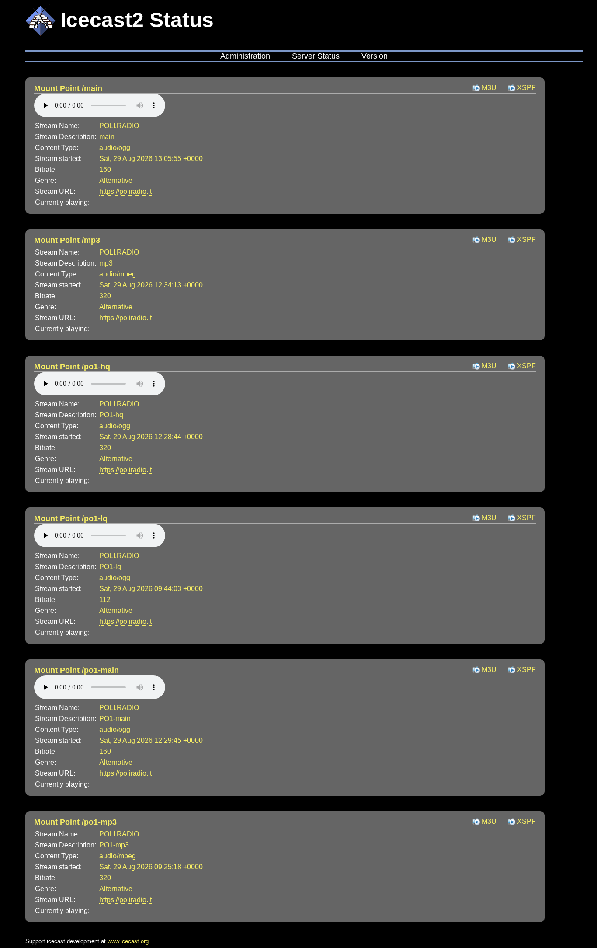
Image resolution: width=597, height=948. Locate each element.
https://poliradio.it (125, 191)
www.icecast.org (128, 941)
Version (374, 56)
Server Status (316, 56)
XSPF (526, 87)
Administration (245, 56)
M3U (489, 87)
